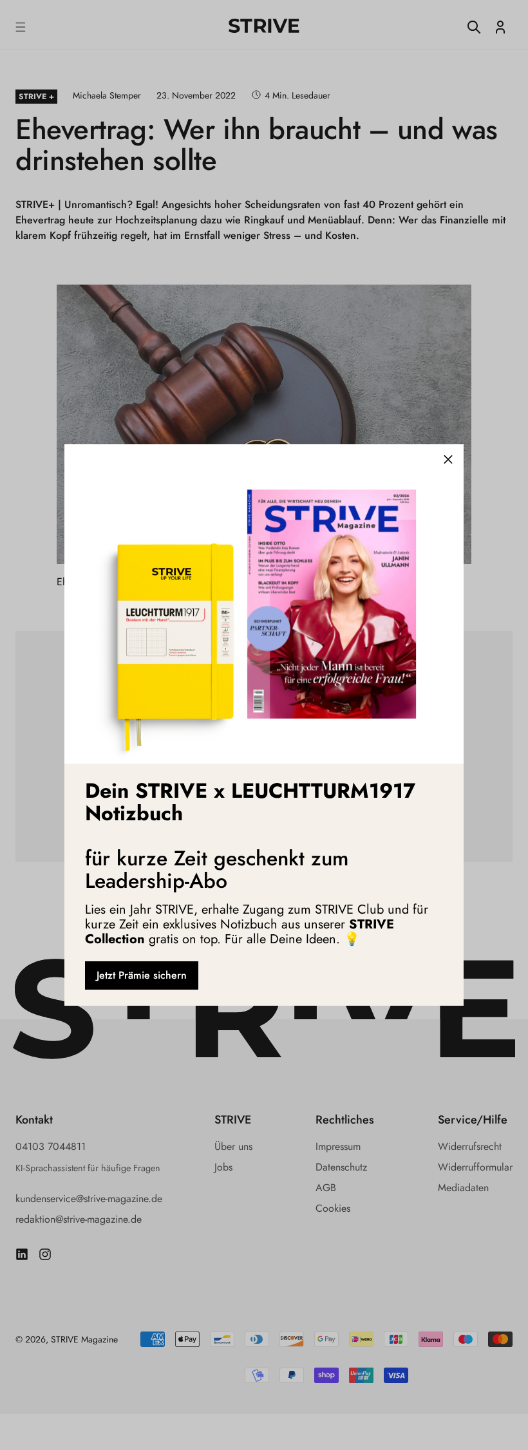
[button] (448, 460)
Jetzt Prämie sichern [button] (142, 975)
